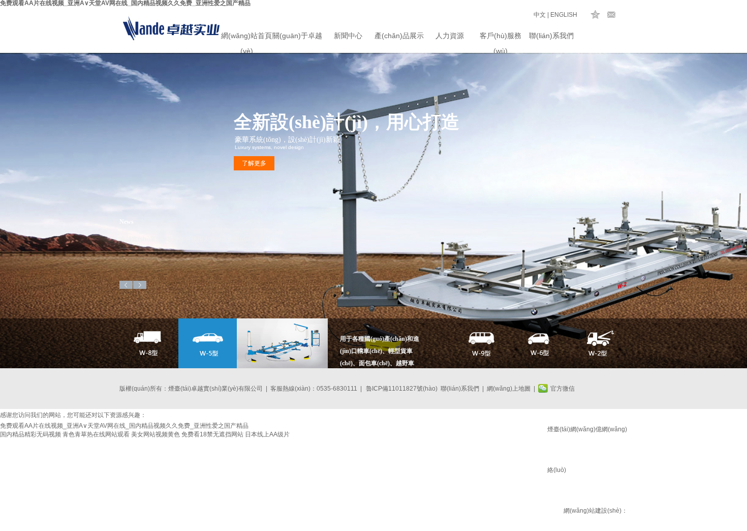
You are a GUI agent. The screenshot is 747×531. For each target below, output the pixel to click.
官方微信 (562, 388)
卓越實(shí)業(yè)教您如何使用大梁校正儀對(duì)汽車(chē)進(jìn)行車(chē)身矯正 (200, 239)
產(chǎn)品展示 (399, 36)
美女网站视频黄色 (155, 434)
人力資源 (449, 36)
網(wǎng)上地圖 (509, 388)
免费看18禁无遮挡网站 (212, 434)
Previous (126, 285)
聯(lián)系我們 (551, 36)
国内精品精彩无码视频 (30, 434)
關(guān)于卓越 (297, 36)
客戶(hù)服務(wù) (500, 37)
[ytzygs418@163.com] (611, 14)
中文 (540, 14)
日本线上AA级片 (267, 434)
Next (139, 285)
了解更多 (254, 163)
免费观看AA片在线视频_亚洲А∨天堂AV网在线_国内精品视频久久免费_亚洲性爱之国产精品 (124, 425)
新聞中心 (348, 36)
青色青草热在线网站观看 (96, 434)
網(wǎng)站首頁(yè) (246, 37)
